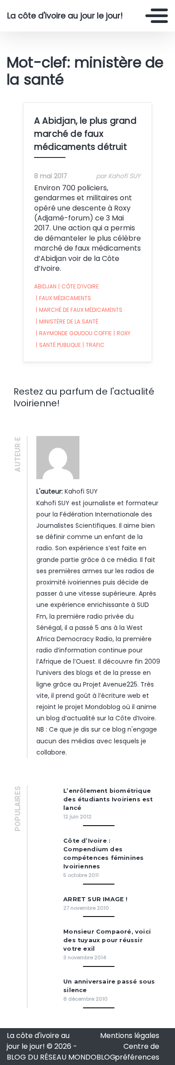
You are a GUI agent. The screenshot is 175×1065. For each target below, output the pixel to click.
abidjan (45, 286)
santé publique (58, 345)
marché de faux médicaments (79, 310)
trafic (94, 345)
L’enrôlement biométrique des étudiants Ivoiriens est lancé (108, 799)
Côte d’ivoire (78, 286)
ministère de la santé (67, 321)
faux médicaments (63, 298)
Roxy (122, 333)
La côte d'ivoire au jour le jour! (65, 15)
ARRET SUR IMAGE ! (95, 899)
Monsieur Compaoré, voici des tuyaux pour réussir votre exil (107, 940)
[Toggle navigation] (156, 15)
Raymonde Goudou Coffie (74, 333)
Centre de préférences (137, 1051)
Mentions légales (129, 1035)
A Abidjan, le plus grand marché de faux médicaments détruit (85, 134)
